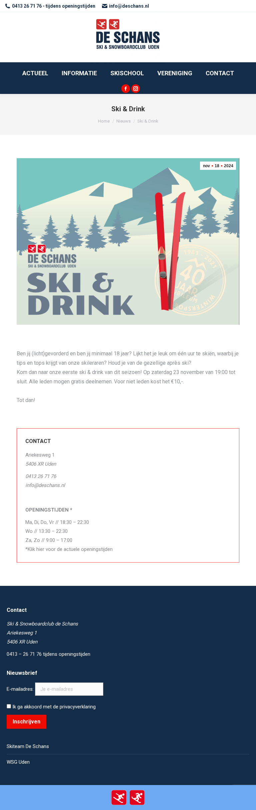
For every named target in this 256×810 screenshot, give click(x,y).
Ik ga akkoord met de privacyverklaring (53, 707)
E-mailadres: (21, 689)
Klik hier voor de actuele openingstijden (70, 549)
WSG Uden (18, 762)
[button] (241, 9)
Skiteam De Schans (28, 746)
